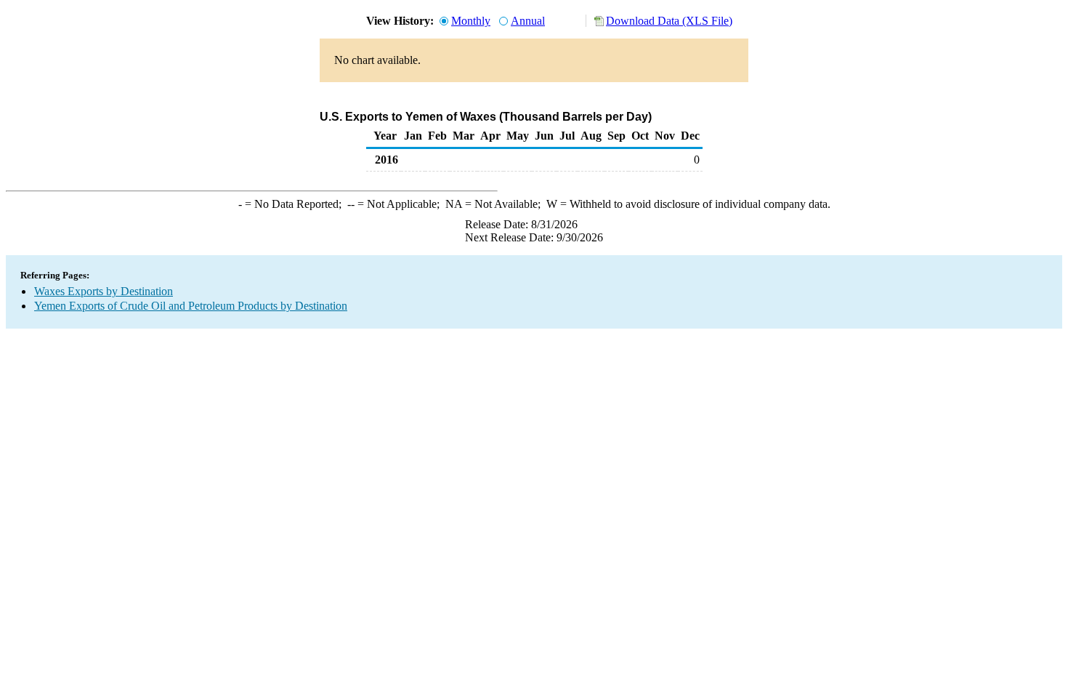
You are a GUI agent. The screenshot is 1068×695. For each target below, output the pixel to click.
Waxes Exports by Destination (103, 291)
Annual (528, 21)
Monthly (470, 21)
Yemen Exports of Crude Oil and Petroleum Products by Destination (190, 306)
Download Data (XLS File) (669, 21)
